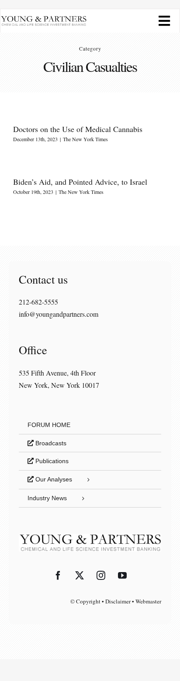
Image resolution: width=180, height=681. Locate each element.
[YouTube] (122, 575)
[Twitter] (79, 575)
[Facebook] (58, 575)
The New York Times (85, 139)
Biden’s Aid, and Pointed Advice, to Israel (80, 181)
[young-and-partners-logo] (43, 19)
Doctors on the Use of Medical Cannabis (77, 129)
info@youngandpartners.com (58, 313)
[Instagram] (101, 575)
